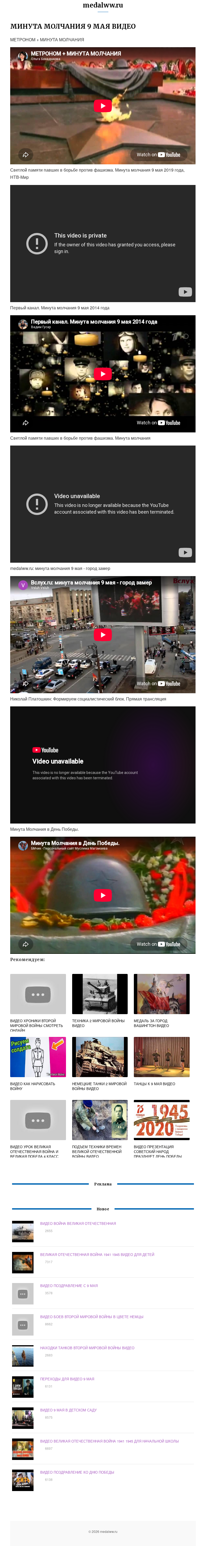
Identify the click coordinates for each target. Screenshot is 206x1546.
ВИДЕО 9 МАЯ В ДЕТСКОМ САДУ (68, 1409)
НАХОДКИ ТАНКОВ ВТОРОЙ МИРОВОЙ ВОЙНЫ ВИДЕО (87, 1347)
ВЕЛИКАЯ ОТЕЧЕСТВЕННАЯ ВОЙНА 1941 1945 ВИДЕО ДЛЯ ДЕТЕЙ (97, 1254)
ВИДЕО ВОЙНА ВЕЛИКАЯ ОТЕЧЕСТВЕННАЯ (78, 1223)
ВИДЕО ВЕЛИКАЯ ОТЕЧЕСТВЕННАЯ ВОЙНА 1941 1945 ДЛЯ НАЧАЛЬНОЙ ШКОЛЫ (109, 1441)
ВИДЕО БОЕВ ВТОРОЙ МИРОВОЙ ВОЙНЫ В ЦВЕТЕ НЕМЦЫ (92, 1316)
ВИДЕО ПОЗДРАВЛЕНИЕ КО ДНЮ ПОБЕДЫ (77, 1472)
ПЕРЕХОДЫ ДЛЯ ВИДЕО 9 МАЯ (67, 1378)
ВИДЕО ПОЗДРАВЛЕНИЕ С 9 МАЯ (69, 1285)
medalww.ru (103, 5)
